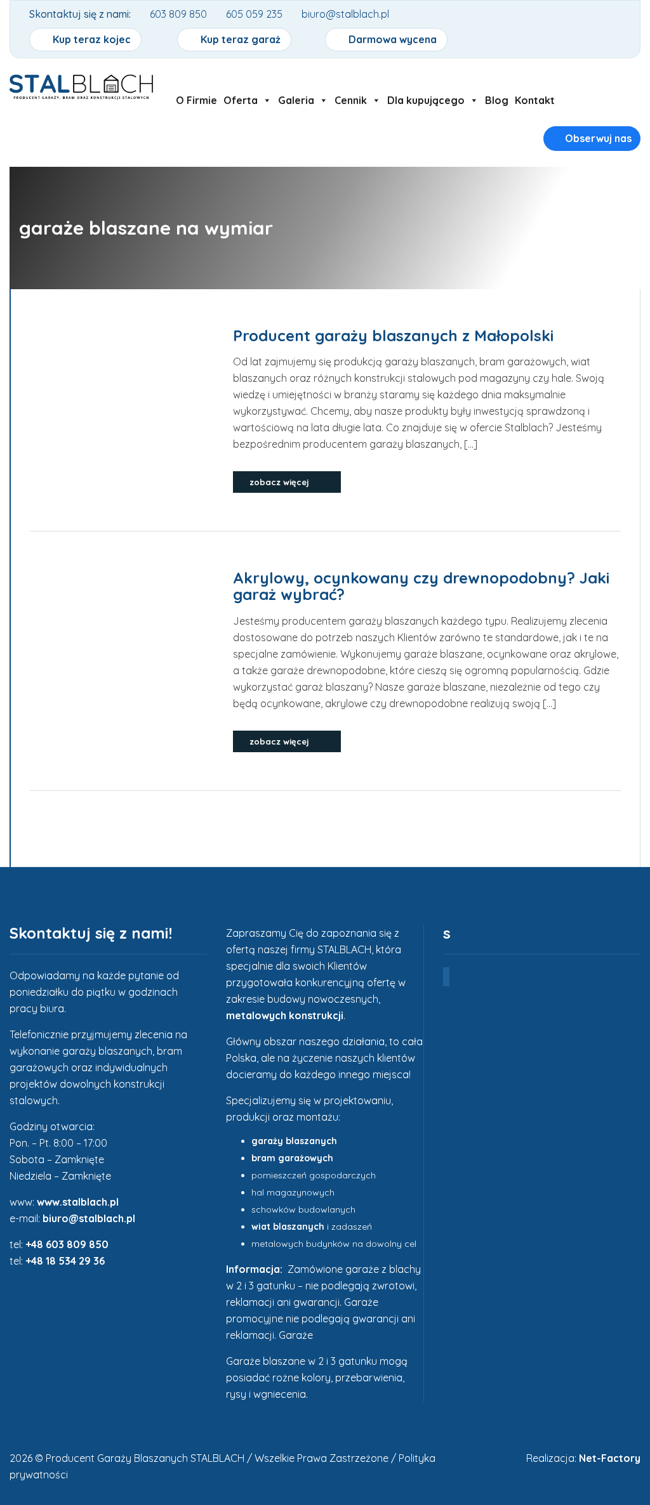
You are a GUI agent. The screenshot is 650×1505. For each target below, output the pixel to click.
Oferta (240, 100)
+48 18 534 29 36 (65, 1260)
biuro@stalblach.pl (89, 1218)
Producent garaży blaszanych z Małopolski (395, 335)
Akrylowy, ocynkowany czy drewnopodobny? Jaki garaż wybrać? (421, 586)
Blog (496, 100)
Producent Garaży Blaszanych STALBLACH (145, 1458)
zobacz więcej (280, 482)
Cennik (351, 100)
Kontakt (535, 100)
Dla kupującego (426, 100)
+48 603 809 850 (67, 1244)
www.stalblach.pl (78, 1202)
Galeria (296, 100)
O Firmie (196, 100)
